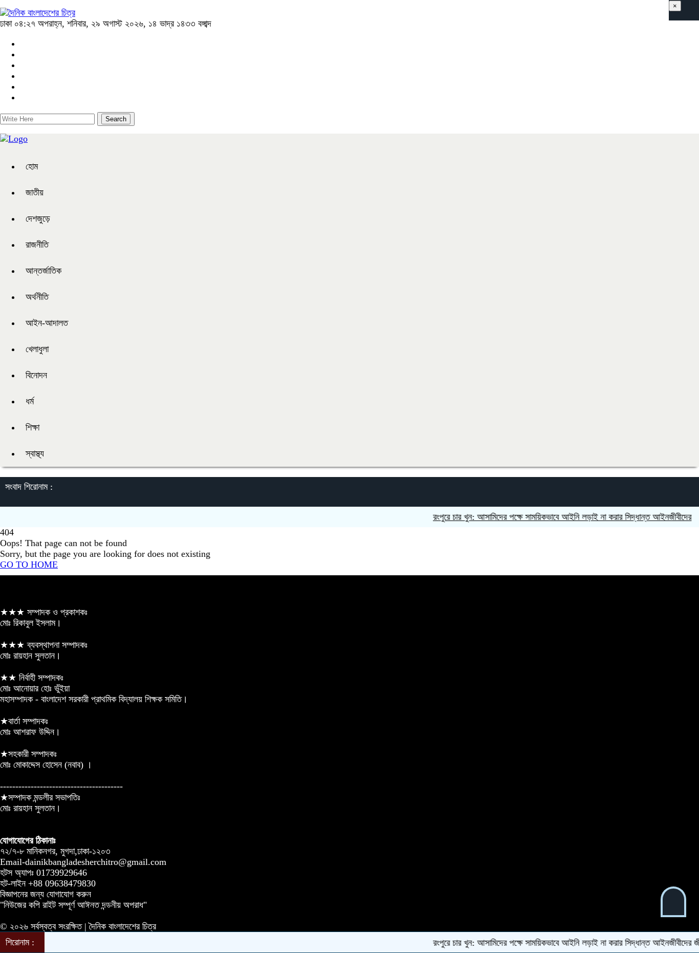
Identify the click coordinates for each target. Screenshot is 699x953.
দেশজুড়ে (38, 218)
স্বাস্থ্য (35, 453)
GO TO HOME (29, 564)
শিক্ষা (32, 427)
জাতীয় (34, 192)
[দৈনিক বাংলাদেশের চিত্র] (37, 13)
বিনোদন (36, 375)
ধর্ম (30, 401)
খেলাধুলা (37, 349)
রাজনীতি (37, 245)
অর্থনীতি (37, 297)
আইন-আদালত (47, 323)
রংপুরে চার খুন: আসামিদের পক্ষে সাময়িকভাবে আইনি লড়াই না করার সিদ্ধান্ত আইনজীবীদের (552, 517)
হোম (32, 166)
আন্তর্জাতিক (43, 271)
